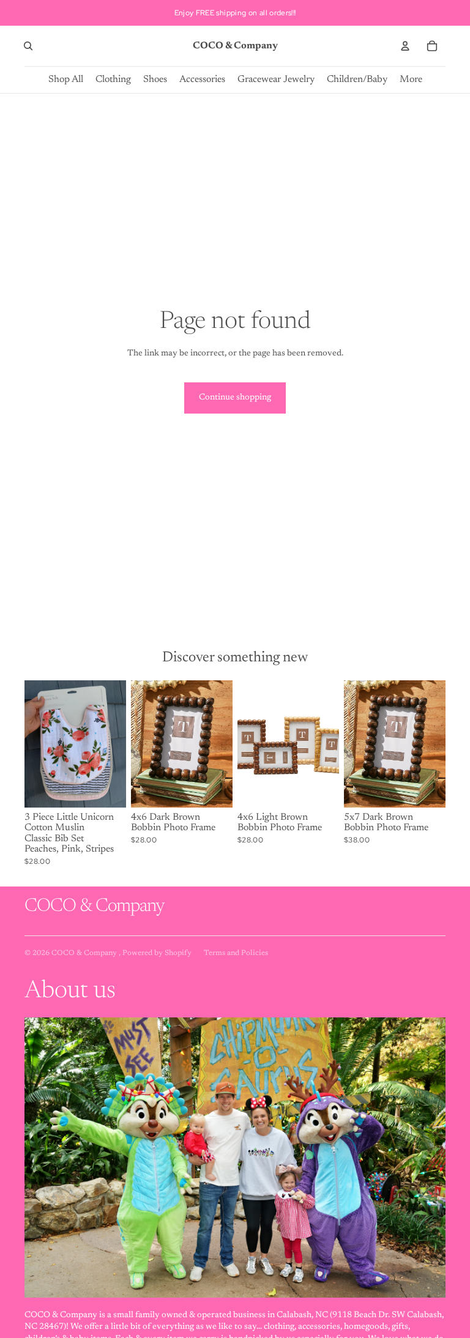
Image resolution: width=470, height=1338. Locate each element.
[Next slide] (116, 743)
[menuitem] (411, 80)
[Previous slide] (33, 743)
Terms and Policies (236, 953)
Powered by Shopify (157, 953)
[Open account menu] (405, 45)
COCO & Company (85, 953)
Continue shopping (235, 397)
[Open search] (28, 45)
